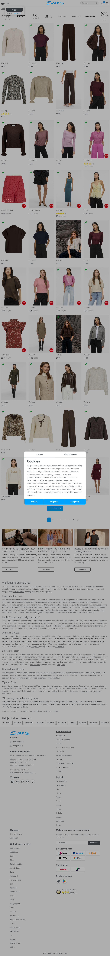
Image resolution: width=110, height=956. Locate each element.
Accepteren (74, 502)
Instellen (34, 502)
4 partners (63, 472)
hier (38, 489)
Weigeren (54, 502)
